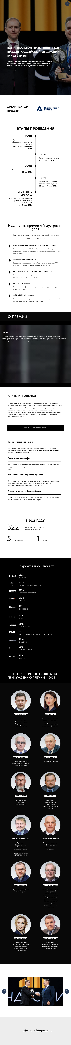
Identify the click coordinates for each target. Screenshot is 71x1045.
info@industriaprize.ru (35, 1030)
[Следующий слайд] (67, 991)
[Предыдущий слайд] (4, 991)
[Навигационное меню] (67, 3)
